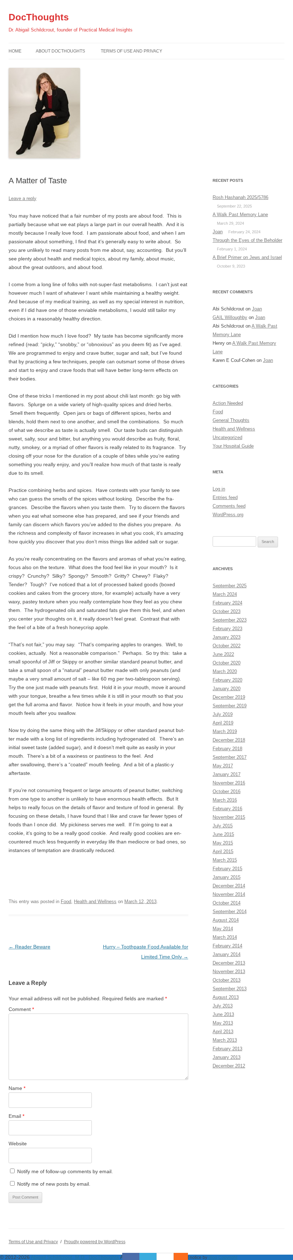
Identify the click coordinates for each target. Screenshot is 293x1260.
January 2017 (226, 774)
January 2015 (226, 877)
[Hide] (184, 1256)
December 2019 (229, 697)
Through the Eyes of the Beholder (247, 240)
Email (16, 1116)
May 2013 (223, 1023)
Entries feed (225, 497)
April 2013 (223, 1031)
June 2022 (223, 654)
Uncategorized (227, 437)
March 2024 (225, 594)
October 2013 (226, 980)
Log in (219, 489)
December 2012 (229, 1066)
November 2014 (229, 894)
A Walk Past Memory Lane (240, 214)
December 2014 (229, 885)
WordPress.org (228, 514)
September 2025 (230, 585)
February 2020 (227, 680)
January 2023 (226, 637)
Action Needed (228, 403)
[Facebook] (130, 1256)
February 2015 (227, 868)
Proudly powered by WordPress (94, 1241)
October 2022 (226, 645)
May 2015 (223, 843)
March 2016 (225, 800)
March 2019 (225, 731)
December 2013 (229, 963)
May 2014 (223, 928)
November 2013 (229, 971)
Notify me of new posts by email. (53, 1184)
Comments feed (229, 506)
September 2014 (230, 911)
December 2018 (229, 740)
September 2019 (230, 705)
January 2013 (226, 1057)
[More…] (177, 1256)
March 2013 (225, 1040)
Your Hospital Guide (233, 446)
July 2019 (223, 714)
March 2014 (225, 937)
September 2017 (230, 757)
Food (66, 901)
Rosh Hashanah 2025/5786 (240, 197)
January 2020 (226, 688)
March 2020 (225, 671)
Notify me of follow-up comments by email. (65, 1171)
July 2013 (223, 1006)
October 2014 (226, 903)
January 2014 (226, 954)
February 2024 (227, 603)
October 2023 (226, 611)
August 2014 (226, 920)
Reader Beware (29, 947)
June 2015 (223, 834)
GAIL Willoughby (230, 317)
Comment (21, 1009)
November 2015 (229, 817)
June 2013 (223, 1014)
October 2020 (226, 663)
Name (17, 1088)
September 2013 (230, 988)
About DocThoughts (60, 51)
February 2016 (227, 808)
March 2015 (225, 860)
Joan (218, 231)
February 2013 (227, 1048)
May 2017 (223, 765)
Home (15, 51)
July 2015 (223, 825)
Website (18, 1143)
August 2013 (226, 997)
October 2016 (226, 791)
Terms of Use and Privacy (131, 51)
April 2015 (223, 851)
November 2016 (229, 783)
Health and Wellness (95, 901)
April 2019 (223, 723)
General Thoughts (231, 420)
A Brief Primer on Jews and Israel (247, 257)
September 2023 (230, 620)
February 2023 (227, 628)
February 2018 (227, 748)
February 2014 (227, 945)
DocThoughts (39, 17)
